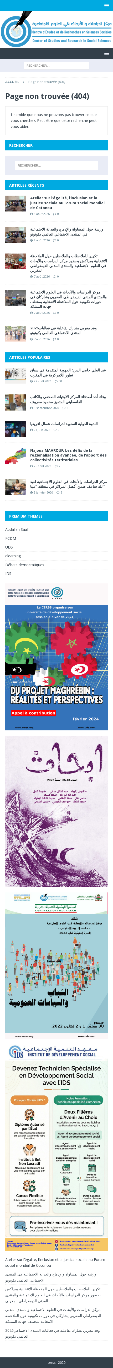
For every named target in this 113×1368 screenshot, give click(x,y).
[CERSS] (56, 44)
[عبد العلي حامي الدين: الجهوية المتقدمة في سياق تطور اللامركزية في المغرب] (15, 376)
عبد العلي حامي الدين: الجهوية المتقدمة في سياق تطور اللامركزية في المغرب (68, 372)
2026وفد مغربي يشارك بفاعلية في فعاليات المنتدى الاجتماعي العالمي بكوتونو (63, 330)
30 (60, 381)
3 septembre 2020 (46, 408)
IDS (8, 573)
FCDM (10, 538)
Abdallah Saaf (16, 529)
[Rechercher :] (56, 65)
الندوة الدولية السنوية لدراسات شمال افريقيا (64, 423)
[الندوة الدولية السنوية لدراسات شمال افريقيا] (15, 429)
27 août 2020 (42, 381)
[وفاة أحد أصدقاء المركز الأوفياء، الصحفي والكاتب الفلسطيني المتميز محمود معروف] (15, 402)
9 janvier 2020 (43, 492)
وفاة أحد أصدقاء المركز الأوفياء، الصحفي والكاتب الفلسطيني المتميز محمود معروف (68, 399)
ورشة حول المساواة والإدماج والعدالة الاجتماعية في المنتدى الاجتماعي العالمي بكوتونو (66, 231)
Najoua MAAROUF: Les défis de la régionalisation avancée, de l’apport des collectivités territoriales (68, 455)
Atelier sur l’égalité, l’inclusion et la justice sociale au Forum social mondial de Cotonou (67, 202)
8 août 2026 (42, 214)
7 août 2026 (42, 276)
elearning (13, 555)
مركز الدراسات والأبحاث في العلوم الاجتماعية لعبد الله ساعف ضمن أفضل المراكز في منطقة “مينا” (68, 484)
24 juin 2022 (42, 430)
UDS (9, 547)
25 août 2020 (42, 466)
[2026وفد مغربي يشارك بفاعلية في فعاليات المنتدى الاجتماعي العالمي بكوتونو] (15, 334)
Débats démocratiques (24, 564)
